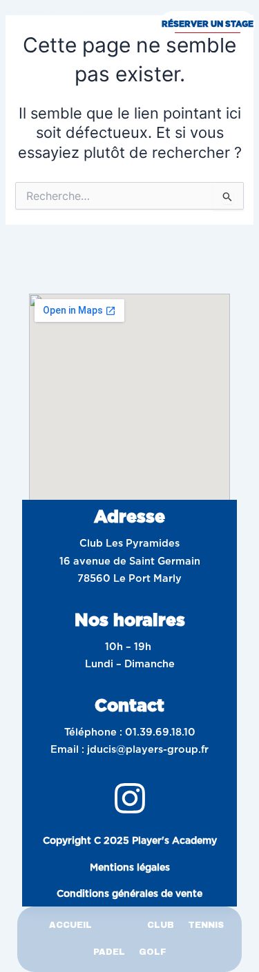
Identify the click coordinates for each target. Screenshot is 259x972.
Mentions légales (130, 867)
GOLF (152, 952)
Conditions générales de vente (129, 893)
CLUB (160, 925)
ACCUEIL (70, 925)
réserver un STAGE (207, 24)
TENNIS (206, 925)
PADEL (109, 952)
